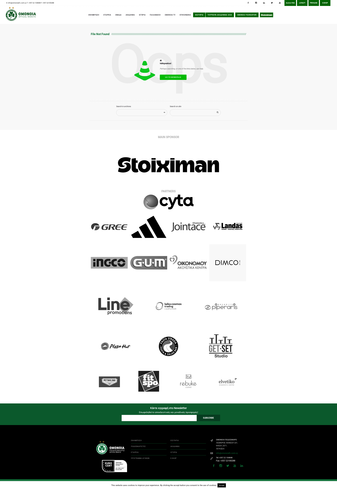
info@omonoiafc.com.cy (227, 453)
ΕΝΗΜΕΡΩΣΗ (93, 15)
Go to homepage (173, 77)
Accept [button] (221, 485)
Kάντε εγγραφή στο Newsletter (168, 408)
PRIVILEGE (313, 3)
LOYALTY (302, 3)
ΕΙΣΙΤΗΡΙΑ (199, 15)
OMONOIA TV (170, 15)
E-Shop (325, 3)
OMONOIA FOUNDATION (247, 15)
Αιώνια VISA (290, 3)
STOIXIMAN (266, 15)
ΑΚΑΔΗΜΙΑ (130, 15)
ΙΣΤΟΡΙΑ (142, 15)
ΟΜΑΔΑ (118, 15)
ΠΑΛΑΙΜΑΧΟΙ (155, 15)
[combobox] (141, 112)
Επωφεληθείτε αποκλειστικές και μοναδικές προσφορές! (168, 412)
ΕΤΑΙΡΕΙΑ (107, 15)
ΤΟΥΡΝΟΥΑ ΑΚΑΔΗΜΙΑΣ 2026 (220, 15)
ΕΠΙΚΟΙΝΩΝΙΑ (185, 15)
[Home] (9, 15)
